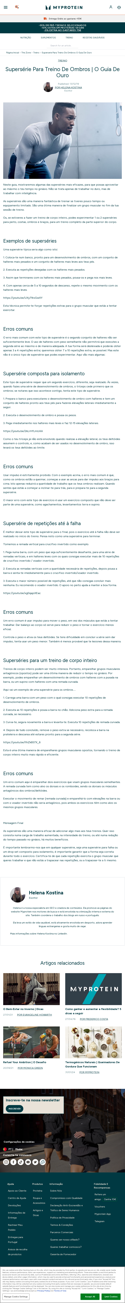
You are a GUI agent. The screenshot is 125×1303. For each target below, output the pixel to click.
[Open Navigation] (5, 7)
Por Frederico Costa (94, 1019)
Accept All (90, 1297)
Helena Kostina (46, 892)
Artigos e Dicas (38, 1212)
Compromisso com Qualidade (66, 1198)
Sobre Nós (56, 1190)
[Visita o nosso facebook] (13, 1162)
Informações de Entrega (16, 1215)
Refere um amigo (105, 1197)
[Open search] (17, 7)
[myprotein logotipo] (64, 7)
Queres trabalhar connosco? (66, 1247)
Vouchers (100, 1206)
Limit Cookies (111, 1297)
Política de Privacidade (62, 1217)
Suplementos (48, 37)
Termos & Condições (61, 1225)
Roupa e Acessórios (39, 1200)
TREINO (62, 60)
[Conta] (111, 7)
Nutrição (25, 37)
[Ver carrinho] (119, 7)
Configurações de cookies (19, 1142)
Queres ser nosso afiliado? (64, 1239)
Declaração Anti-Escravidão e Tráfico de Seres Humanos (66, 1208)
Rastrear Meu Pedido (15, 1227)
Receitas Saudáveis (94, 37)
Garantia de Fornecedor (63, 1254)
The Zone (26, 52)
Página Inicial (12, 52)
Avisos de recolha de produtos (17, 1252)
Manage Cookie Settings (16, 1297)
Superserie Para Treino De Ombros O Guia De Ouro (67, 52)
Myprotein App (103, 1214)
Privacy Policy (43, 1291)
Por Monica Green (30, 1068)
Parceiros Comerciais (61, 1232)
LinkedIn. (62, 933)
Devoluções (14, 1205)
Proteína (37, 1190)
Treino (69, 37)
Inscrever (15, 1108)
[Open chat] (43, 1162)
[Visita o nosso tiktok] (21, 1162)
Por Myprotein (89, 1072)
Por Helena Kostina (68, 87)
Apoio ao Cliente (17, 1190)
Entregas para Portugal (15, 1239)
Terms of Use (60, 1291)
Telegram (99, 1221)
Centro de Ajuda (17, 1198)
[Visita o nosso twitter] (35, 1162)
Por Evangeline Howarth (34, 1014)
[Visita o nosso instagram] (6, 1162)
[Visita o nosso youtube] (28, 1162)
